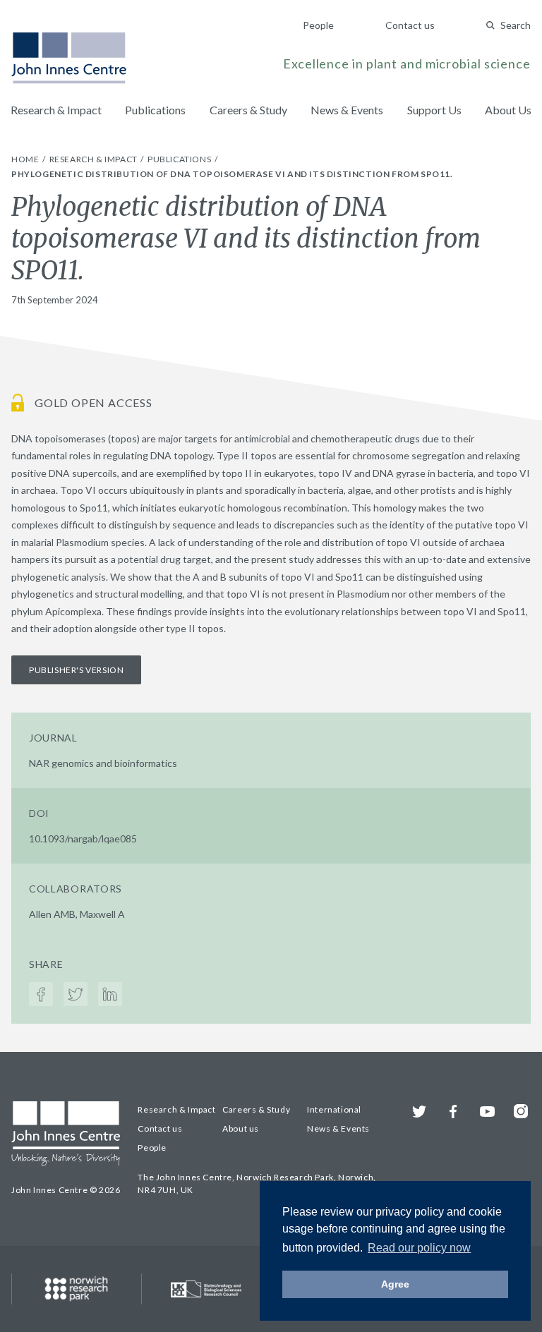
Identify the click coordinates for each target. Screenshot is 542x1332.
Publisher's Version (76, 670)
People (318, 25)
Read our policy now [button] (419, 1248)
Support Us (434, 109)
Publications (155, 109)
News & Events (347, 109)
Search (515, 25)
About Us (508, 109)
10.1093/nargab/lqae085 (83, 838)
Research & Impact (56, 109)
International (334, 1109)
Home (26, 159)
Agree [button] (395, 1284)
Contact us (410, 25)
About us (240, 1128)
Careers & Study (248, 109)
